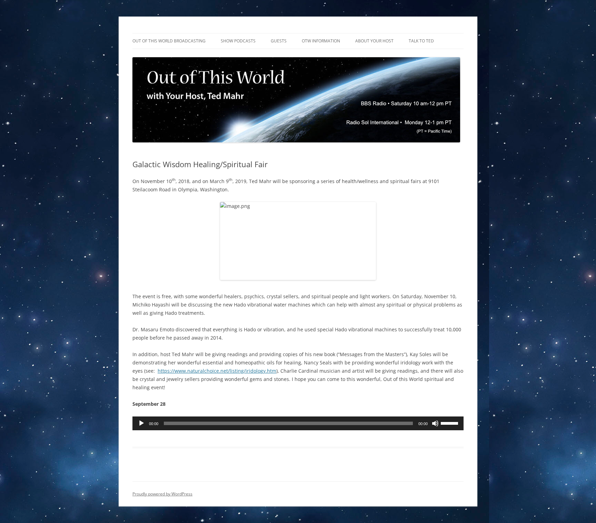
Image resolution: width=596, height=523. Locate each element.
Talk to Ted (421, 41)
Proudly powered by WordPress (162, 494)
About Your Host (374, 41)
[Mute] (435, 423)
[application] (298, 423)
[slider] (450, 422)
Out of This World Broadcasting (169, 41)
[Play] (141, 423)
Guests (279, 41)
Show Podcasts (238, 41)
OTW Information (321, 41)
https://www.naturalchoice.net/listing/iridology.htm (217, 371)
